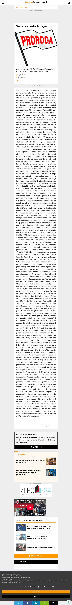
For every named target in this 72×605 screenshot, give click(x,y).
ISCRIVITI (36, 446)
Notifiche (37, 592)
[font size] (53, 603)
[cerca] (69, 3)
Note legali (20, 586)
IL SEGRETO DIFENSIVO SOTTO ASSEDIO (41, 547)
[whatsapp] (44, 603)
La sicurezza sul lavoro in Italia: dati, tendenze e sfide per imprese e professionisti (28, 473)
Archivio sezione (36, 556)
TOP (36, 597)
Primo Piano (23, 7)
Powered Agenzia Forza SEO (46, 586)
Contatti (27, 586)
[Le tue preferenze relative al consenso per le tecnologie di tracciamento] (68, 601)
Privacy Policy (34, 586)
